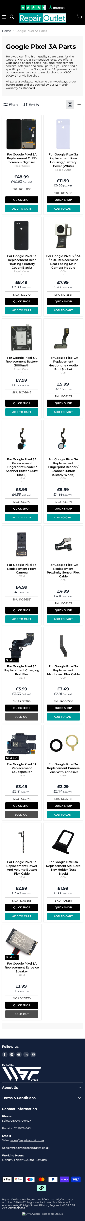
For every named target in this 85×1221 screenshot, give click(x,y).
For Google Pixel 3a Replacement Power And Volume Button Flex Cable (21, 867)
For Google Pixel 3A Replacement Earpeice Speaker (22, 967)
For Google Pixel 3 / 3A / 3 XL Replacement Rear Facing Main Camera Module (63, 261)
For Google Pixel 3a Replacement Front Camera (21, 568)
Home (6, 30)
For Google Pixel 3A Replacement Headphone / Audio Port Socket (63, 363)
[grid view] (70, 104)
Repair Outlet (22, 165)
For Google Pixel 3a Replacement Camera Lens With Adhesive (63, 768)
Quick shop (21, 199)
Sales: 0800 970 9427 (16, 1120)
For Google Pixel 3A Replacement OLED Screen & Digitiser (22, 158)
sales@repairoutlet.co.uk (27, 1140)
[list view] (78, 104)
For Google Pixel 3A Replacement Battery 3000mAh (22, 361)
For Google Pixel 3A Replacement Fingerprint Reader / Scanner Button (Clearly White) (63, 467)
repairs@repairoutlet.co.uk (31, 1148)
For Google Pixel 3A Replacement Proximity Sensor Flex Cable (63, 570)
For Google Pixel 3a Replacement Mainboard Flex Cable (63, 670)
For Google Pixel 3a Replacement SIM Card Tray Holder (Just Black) (63, 867)
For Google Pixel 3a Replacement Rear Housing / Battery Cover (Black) (21, 261)
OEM (63, 271)
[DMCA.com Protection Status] (42, 1213)
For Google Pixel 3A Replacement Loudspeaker (22, 768)
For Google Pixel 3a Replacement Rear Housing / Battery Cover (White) (63, 160)
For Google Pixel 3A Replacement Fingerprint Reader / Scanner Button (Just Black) (22, 467)
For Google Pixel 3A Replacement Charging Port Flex (21, 670)
